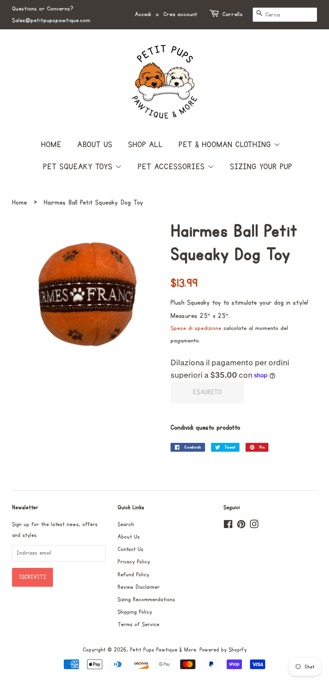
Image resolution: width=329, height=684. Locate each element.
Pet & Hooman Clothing (226, 144)
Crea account (180, 14)
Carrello (232, 14)
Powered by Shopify (223, 649)
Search (126, 524)
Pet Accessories (172, 167)
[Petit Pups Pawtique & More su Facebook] (228, 526)
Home (51, 144)
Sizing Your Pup (261, 167)
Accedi (143, 14)
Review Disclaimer (139, 587)
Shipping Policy (135, 612)
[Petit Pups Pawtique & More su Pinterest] (241, 526)
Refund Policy (133, 574)
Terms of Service (138, 624)
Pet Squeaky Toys (79, 167)
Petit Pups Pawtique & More (163, 649)
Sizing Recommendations (146, 599)
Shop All (145, 144)
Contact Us (130, 549)
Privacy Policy (134, 561)
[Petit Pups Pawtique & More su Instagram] (254, 526)
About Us (94, 144)
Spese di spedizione (196, 328)
